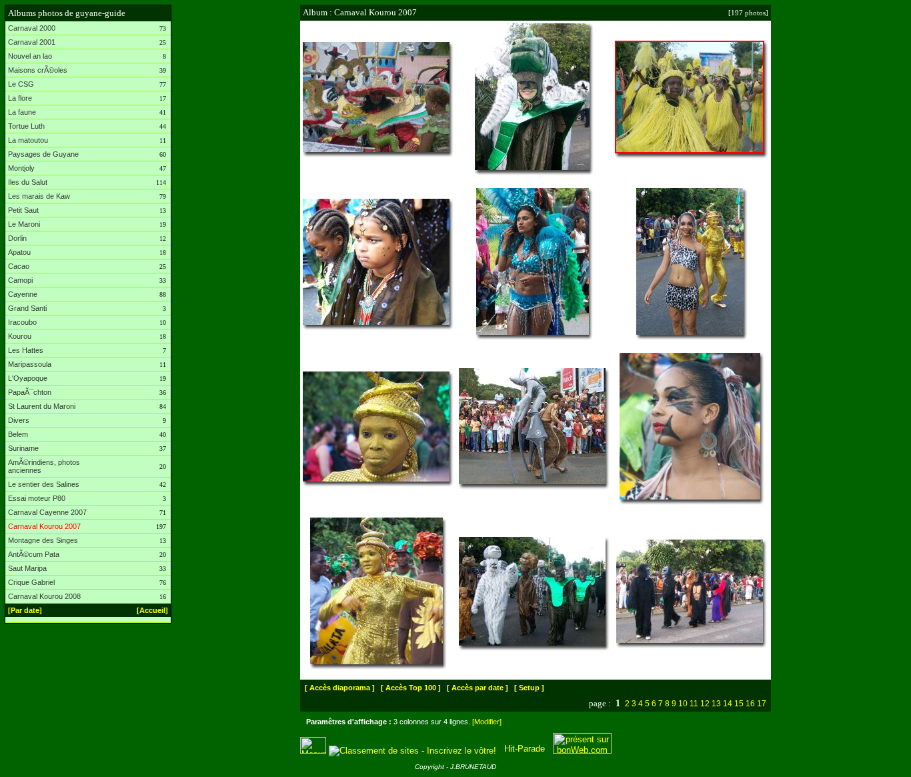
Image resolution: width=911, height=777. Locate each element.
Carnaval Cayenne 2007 (47, 512)
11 (694, 703)
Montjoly (21, 168)
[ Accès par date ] (477, 688)
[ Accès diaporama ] (340, 688)
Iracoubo (22, 322)
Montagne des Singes (43, 540)
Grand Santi (27, 308)
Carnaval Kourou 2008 (44, 596)
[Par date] (25, 610)
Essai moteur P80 (36, 498)
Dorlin (17, 238)
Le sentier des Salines (43, 484)
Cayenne (22, 294)
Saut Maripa (27, 568)
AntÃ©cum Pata (33, 554)
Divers (18, 420)
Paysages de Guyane (43, 154)
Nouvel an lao (30, 56)
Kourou (19, 336)
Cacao (18, 266)
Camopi (20, 280)
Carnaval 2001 (31, 42)
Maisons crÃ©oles (37, 70)
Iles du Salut (27, 182)
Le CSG (21, 84)
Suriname (23, 448)
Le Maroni (24, 224)
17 (761, 703)
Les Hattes (25, 350)
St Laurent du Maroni (41, 406)
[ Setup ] (529, 688)
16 (750, 703)
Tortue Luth (26, 126)
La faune (22, 112)
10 (683, 703)
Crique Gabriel (31, 582)
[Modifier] (487, 722)
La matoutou (28, 140)
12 (705, 703)
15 (739, 703)
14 (727, 703)
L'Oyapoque (27, 378)
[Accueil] (152, 610)
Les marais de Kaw (39, 196)
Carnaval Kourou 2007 (44, 526)
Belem (18, 434)
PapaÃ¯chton (29, 392)
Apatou (19, 252)
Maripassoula (29, 364)
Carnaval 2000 (31, 28)
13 (716, 703)
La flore (20, 98)
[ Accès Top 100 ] (411, 688)
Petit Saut (23, 210)
